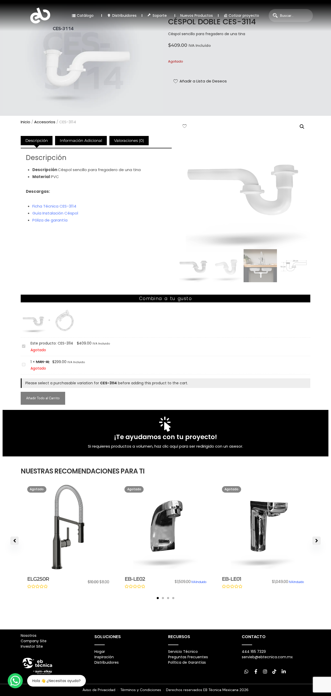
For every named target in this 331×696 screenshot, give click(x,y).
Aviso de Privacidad (98, 689)
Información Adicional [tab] (81, 140)
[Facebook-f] (255, 671)
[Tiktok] (274, 671)
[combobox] (291, 15)
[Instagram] (265, 671)
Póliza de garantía (49, 220)
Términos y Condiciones (140, 689)
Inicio (25, 122)
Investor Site (32, 646)
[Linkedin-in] (283, 671)
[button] (302, 126)
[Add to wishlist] (184, 126)
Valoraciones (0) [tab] (129, 140)
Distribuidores (106, 662)
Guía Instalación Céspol (55, 213)
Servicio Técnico (183, 651)
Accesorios (44, 122)
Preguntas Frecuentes (188, 657)
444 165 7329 (254, 651)
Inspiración (104, 657)
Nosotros (28, 635)
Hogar (99, 651)
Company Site (34, 641)
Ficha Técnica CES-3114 (54, 206)
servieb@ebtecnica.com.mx (267, 657)
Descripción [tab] (36, 140)
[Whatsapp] (246, 671)
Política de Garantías (187, 662)
